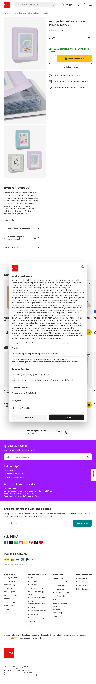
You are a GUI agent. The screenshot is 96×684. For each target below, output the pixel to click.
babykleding (9, 588)
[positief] (59, 432)
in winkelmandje (76, 58)
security (35, 635)
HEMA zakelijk (59, 596)
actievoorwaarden (60, 603)
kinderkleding (9, 585)
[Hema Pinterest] (31, 542)
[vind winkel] (88, 456)
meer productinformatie (20, 228)
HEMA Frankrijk (82, 585)
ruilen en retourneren (15, 477)
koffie (6, 613)
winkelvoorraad (70, 67)
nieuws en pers (59, 589)
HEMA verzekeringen (37, 618)
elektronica (33, 13)
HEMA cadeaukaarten (37, 611)
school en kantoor (18, 13)
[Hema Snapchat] (26, 542)
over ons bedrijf (59, 578)
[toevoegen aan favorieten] (89, 38)
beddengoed (9, 592)
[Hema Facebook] (6, 542)
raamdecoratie (10, 602)
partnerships (58, 613)
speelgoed (8, 606)
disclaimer (26, 635)
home (6, 13)
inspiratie (32, 621)
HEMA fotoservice (35, 607)
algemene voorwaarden (67, 635)
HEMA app (32, 581)
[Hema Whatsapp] (16, 542)
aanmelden (82, 523)
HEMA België (81, 578)
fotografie (44, 13)
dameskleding (9, 581)
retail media (58, 616)
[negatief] (66, 432)
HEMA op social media (37, 598)
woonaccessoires (11, 595)
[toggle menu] (91, 5)
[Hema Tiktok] (36, 542)
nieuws (31, 625)
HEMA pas (32, 585)
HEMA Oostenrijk (83, 589)
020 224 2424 (10, 488)
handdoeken (9, 599)
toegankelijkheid (48, 635)
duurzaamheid (59, 585)
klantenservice (59, 599)
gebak (6, 609)
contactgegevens (12, 247)
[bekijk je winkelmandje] (85, 5)
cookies (83, 635)
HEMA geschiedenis (61, 592)
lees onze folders (35, 588)
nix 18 (6, 638)
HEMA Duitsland (82, 582)
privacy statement (12, 635)
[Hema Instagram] (21, 542)
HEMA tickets (33, 614)
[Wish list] (79, 5)
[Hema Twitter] (11, 542)
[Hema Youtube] (41, 542)
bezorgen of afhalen (15, 474)
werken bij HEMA (60, 582)
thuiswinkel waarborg (29, 638)
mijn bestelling (12, 470)
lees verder (9, 220)
